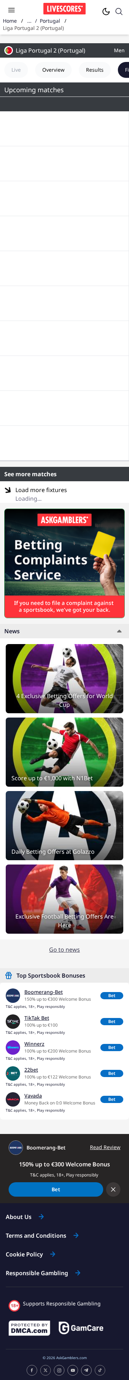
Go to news (64, 950)
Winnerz (34, 1043)
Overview (53, 69)
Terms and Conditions (36, 1235)
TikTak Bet (36, 1017)
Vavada (33, 1095)
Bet (111, 995)
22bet (31, 1069)
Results (95, 69)
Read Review (105, 1147)
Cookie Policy (24, 1254)
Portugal (50, 20)
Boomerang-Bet (43, 991)
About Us (19, 1216)
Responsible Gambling (37, 1273)
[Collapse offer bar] (113, 1189)
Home (10, 20)
